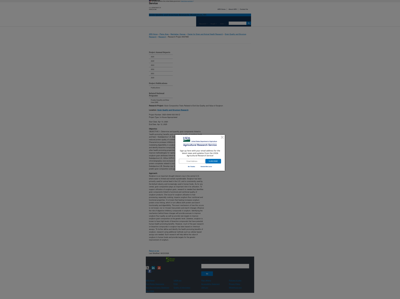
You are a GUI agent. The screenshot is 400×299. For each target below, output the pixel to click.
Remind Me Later (206, 166)
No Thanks (191, 166)
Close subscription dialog (222, 137)
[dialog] (200, 153)
